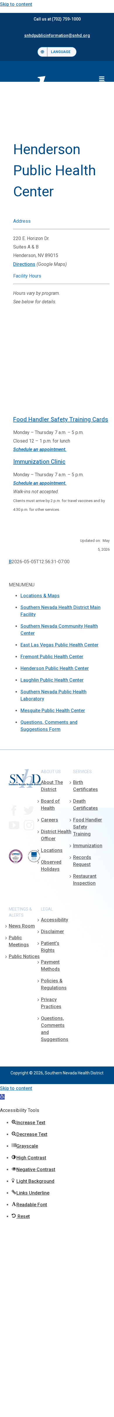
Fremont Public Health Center (51, 656)
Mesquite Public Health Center (52, 710)
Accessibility (54, 920)
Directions (24, 264)
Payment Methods (50, 965)
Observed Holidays (51, 865)
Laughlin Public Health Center (52, 680)
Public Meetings (19, 941)
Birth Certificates (85, 786)
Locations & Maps (40, 595)
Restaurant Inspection (84, 879)
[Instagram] (29, 825)
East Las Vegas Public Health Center (59, 645)
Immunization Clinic (39, 461)
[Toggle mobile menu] (102, 79)
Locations (52, 850)
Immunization (87, 845)
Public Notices (24, 956)
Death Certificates (85, 804)
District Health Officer (56, 835)
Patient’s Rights (50, 946)
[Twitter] (29, 810)
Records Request (82, 861)
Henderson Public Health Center (54, 668)
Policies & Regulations (54, 984)
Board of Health (50, 804)
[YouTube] (14, 825)
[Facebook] (14, 810)
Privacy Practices (51, 1003)
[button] (2, 1097)
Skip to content (16, 4)
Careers (49, 820)
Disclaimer (52, 931)
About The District (52, 786)
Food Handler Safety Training (87, 827)
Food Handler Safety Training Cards (60, 419)
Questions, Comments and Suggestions (54, 1028)
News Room (22, 926)
